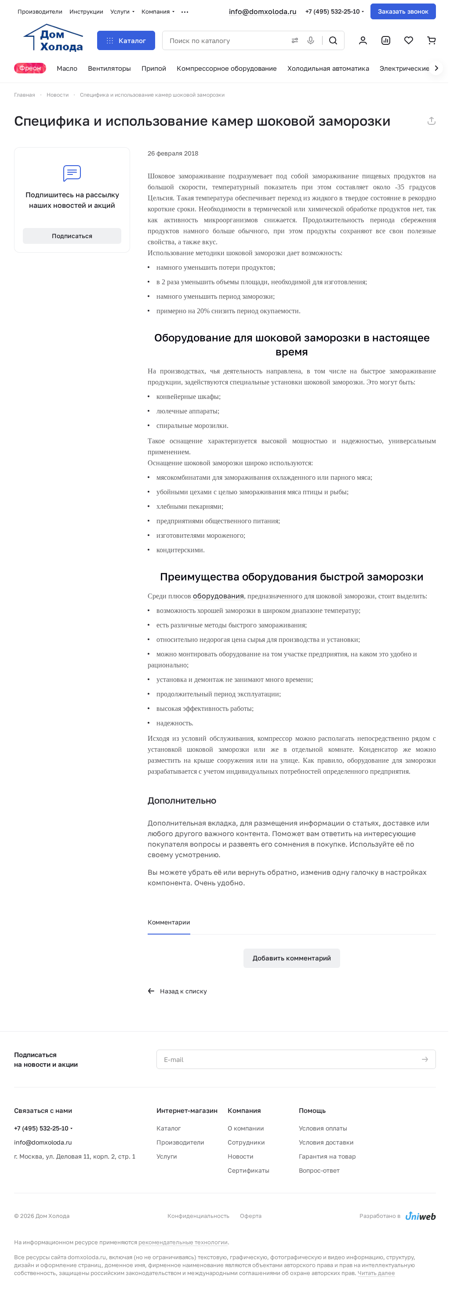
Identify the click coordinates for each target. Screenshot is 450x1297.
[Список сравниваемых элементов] (385, 40)
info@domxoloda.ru (263, 11)
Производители (180, 1142)
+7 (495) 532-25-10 (332, 11)
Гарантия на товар (327, 1156)
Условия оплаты (323, 1128)
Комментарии (169, 922)
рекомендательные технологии (183, 1242)
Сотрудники (246, 1142)
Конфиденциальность (198, 1215)
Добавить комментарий (292, 958)
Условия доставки (326, 1142)
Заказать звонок (403, 11)
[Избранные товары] (408, 40)
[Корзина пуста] (431, 40)
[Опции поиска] (293, 40)
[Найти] (333, 40)
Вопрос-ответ (319, 1170)
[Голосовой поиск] (312, 40)
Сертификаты (248, 1170)
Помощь (312, 1110)
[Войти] (363, 40)
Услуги (166, 1156)
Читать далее (376, 1272)
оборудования (218, 595)
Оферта (250, 1215)
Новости (241, 1156)
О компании (246, 1128)
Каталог (168, 1128)
